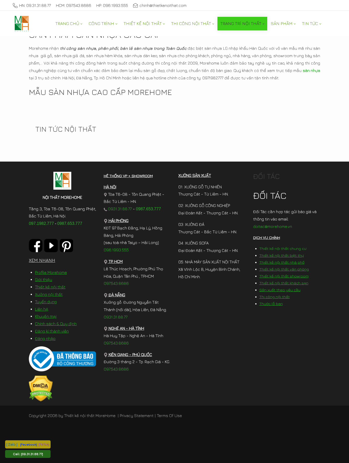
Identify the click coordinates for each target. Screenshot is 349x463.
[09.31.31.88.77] (32, 454)
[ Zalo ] (11, 444)
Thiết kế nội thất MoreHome (89, 415)
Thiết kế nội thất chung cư (282, 248)
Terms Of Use (169, 415)
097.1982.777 (41, 223)
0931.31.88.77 (119, 208)
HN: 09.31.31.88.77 (35, 5)
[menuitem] (68, 23)
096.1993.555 (116, 250)
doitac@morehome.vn (272, 226)
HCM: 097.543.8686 (73, 5)
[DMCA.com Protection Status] (41, 388)
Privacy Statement (137, 415)
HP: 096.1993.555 (112, 5)
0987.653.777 (69, 223)
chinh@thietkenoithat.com (163, 5)
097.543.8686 (116, 283)
